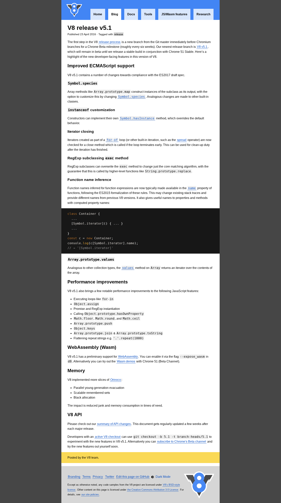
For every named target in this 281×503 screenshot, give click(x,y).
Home (97, 14)
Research (203, 14)
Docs (131, 14)
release (118, 34)
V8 (74, 10)
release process (109, 42)
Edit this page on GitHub (132, 476)
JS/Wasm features (174, 14)
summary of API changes (114, 424)
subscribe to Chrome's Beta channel (181, 441)
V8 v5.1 (202, 46)
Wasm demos (126, 361)
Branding (74, 476)
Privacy (98, 476)
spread (181, 140)
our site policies (90, 494)
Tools (148, 14)
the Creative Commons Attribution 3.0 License (152, 489)
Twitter (109, 476)
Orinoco (115, 379)
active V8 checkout (107, 436)
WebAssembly (128, 356)
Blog (114, 14)
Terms (86, 476)
